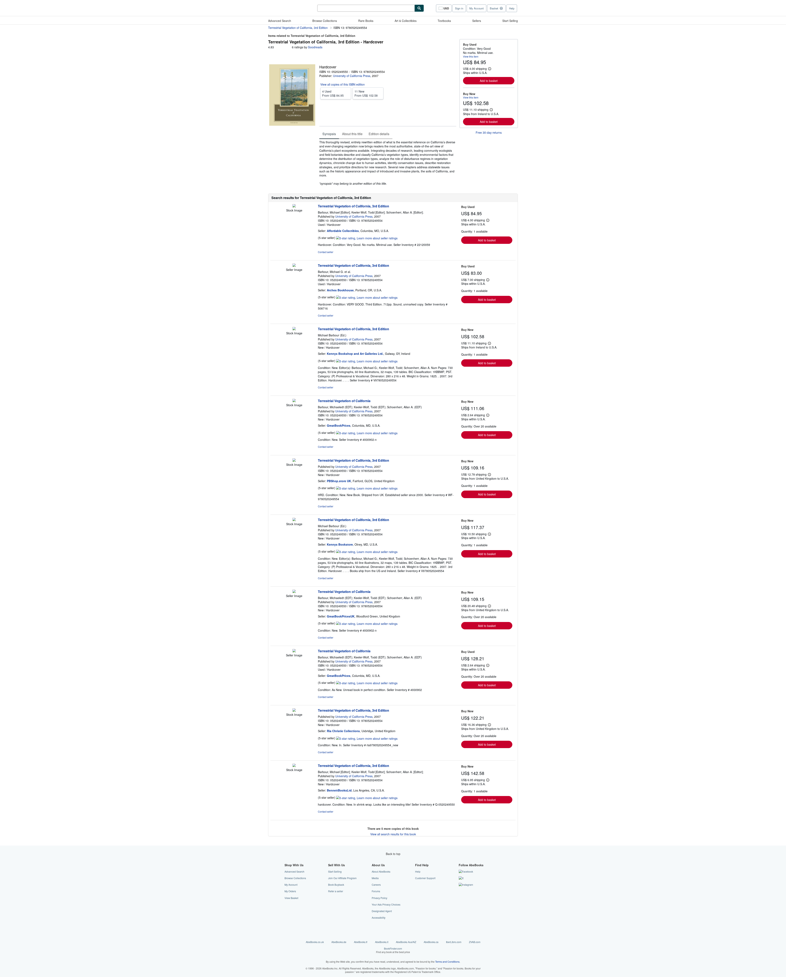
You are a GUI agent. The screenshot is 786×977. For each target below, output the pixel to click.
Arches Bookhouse (340, 290)
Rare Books (365, 21)
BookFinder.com (393, 950)
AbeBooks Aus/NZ (406, 942)
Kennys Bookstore (340, 544)
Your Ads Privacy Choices (386, 904)
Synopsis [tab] (329, 133)
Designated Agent (382, 911)
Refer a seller (335, 891)
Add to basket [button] (489, 81)
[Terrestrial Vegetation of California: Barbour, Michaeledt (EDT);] (294, 401)
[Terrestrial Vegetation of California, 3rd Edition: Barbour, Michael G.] (294, 265)
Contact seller (325, 252)
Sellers (476, 21)
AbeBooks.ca (431, 942)
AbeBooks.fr (360, 942)
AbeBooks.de (338, 942)
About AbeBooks (381, 871)
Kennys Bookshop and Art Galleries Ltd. (355, 354)
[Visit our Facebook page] (466, 871)
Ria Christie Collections (343, 731)
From (333, 93)
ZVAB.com (474, 942)
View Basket (291, 898)
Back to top (393, 854)
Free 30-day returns (489, 132)
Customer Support (425, 878)
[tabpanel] (387, 162)
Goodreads (315, 47)
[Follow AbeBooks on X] (461, 878)
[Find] (419, 8)
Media (375, 878)
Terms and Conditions (447, 961)
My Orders (290, 891)
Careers (376, 884)
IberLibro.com (453, 942)
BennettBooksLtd (339, 790)
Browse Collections (324, 21)
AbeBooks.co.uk (315, 942)
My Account (476, 8)
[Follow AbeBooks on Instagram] (466, 884)
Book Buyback (336, 884)
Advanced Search (279, 21)
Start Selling (510, 21)
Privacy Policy (379, 898)
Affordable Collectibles (343, 231)
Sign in (459, 8)
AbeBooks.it (381, 942)
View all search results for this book (393, 834)
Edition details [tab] (379, 133)
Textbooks (444, 21)
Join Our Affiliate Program (342, 878)
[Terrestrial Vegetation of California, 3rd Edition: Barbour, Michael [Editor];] (294, 206)
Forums (376, 891)
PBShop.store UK (339, 481)
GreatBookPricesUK (341, 616)
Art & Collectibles (406, 21)
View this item (470, 56)
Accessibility (378, 917)
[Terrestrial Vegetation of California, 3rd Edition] (294, 460)
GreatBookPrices (338, 425)
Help (511, 8)
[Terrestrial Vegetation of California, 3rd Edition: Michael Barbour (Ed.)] (294, 329)
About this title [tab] (352, 133)
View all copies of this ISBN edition (342, 84)
